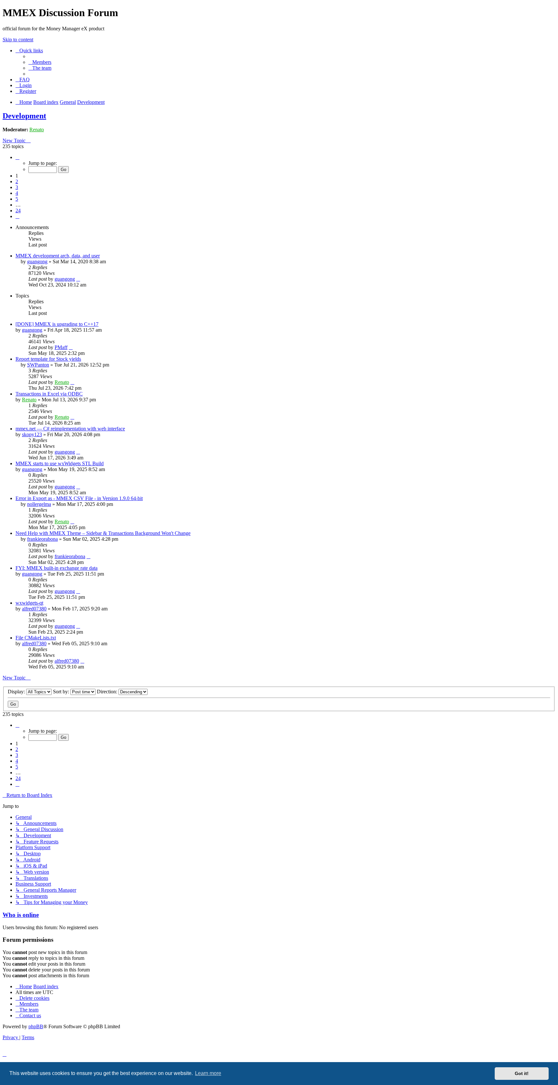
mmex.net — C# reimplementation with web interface (70, 428)
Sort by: (61, 691)
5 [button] (17, 199)
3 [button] (17, 187)
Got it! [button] (522, 1073)
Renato (36, 129)
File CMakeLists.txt (36, 637)
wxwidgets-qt (29, 603)
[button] (17, 157)
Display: (17, 691)
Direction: (108, 691)
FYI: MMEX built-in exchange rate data (57, 568)
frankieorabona (42, 539)
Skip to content (18, 39)
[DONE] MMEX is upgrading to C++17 (57, 324)
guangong (37, 261)
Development (24, 116)
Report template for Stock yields (48, 359)
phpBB (35, 1026)
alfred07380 (34, 608)
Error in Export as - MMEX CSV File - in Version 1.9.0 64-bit (79, 498)
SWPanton (38, 364)
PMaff (61, 347)
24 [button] (18, 210)
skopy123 (32, 434)
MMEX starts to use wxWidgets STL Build (60, 463)
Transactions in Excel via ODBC (49, 394)
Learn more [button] (208, 1073)
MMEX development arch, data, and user (58, 255)
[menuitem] (39, 62)
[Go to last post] (78, 279)
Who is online (21, 914)
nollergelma (39, 504)
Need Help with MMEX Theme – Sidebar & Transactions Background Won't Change (103, 533)
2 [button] (17, 181)
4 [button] (17, 193)
